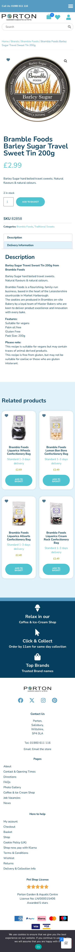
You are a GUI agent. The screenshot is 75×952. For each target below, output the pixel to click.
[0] (48, 18)
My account (10, 821)
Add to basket (30, 201)
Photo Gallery (12, 787)
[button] (65, 61)
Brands (15, 41)
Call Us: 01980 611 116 (15, 6)
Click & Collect (37, 641)
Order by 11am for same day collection (37, 646)
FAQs (6, 782)
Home (5, 41)
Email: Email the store (37, 749)
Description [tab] (14, 237)
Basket (7, 832)
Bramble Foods (30, 41)
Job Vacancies (11, 798)
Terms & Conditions (15, 853)
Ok (38, 946)
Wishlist (8, 858)
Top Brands (37, 665)
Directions (9, 777)
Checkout (9, 827)
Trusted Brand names (37, 671)
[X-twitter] (32, 700)
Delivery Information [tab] (20, 245)
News (7, 803)
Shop (6, 837)
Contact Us (38, 714)
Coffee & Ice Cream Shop (19, 792)
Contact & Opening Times (19, 772)
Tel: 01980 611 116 (38, 743)
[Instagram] (43, 700)
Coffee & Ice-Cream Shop (37, 622)
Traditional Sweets (44, 226)
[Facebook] (20, 700)
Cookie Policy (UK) (15, 842)
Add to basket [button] (19, 480)
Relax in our (37, 617)
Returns (8, 863)
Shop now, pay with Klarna (20, 848)
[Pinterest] (54, 700)
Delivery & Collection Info (19, 869)
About (7, 766)
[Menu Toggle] (70, 6)
